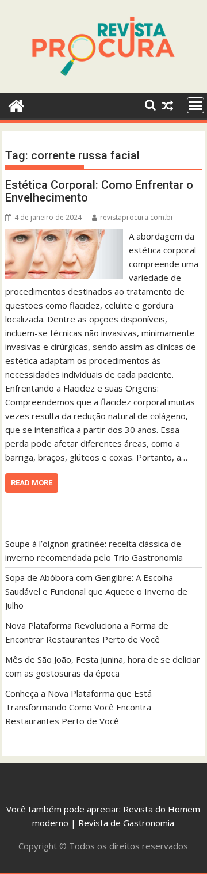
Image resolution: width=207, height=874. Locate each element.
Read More (31, 482)
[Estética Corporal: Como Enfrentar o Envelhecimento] (64, 236)
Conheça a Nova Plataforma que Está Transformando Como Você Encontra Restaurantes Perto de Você (78, 707)
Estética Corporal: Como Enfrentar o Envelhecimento (99, 191)
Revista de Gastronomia (126, 823)
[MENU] (195, 105)
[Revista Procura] (16, 104)
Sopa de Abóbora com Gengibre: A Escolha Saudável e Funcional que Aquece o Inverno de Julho (96, 591)
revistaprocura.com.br (137, 217)
